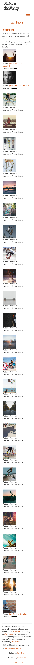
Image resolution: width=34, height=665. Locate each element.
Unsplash (6, 66)
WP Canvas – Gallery (13, 648)
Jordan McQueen (15, 63)
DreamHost (16, 641)
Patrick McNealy (11, 6)
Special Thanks (17, 662)
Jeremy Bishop (15, 85)
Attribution (8, 29)
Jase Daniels (14, 614)
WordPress (8, 634)
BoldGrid (16, 631)
